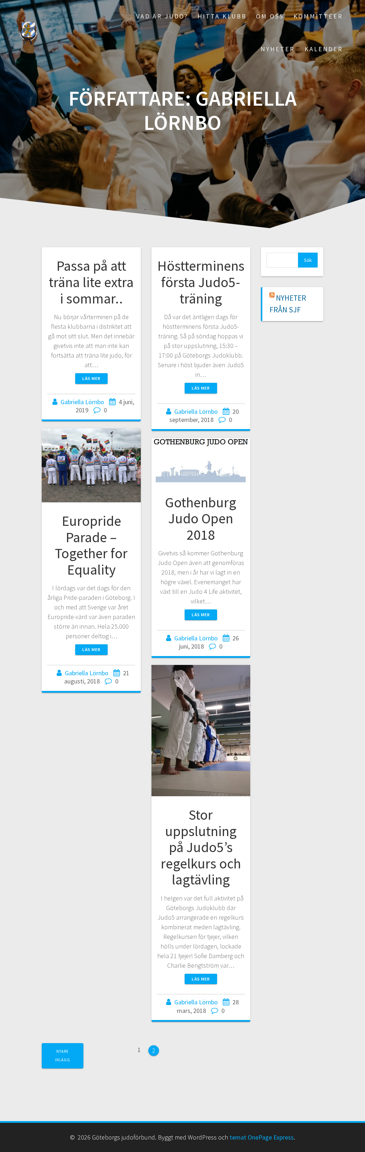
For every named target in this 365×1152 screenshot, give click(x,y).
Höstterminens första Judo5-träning (201, 282)
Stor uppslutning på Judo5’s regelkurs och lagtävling (201, 847)
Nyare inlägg (62, 1055)
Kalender (323, 49)
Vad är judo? (162, 16)
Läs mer (91, 378)
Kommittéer (318, 16)
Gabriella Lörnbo (82, 402)
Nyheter (278, 49)
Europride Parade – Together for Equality (91, 545)
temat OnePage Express (262, 1137)
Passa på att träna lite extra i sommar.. (91, 282)
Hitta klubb (222, 16)
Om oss (270, 16)
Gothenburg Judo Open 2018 (200, 518)
